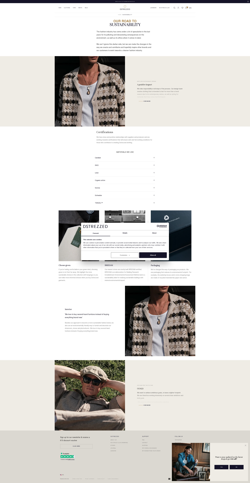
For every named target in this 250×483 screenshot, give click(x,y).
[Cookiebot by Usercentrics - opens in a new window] (158, 226)
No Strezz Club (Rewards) (119, 442)
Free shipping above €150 (125, 1)
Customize (123, 255)
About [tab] (154, 233)
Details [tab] (125, 233)
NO (236, 467)
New (60, 7)
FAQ (143, 440)
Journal (113, 448)
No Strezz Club (164, 7)
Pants (80, 7)
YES (221, 467)
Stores (113, 445)
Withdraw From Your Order (151, 451)
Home (119, 14)
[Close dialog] (245, 445)
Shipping (145, 445)
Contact (145, 442)
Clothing (67, 7)
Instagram (178, 440)
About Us (114, 440)
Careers (113, 451)
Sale (86, 7)
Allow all (153, 255)
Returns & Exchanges (149, 448)
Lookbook (153, 7)
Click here (76, 446)
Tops (74, 7)
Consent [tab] (96, 233)
